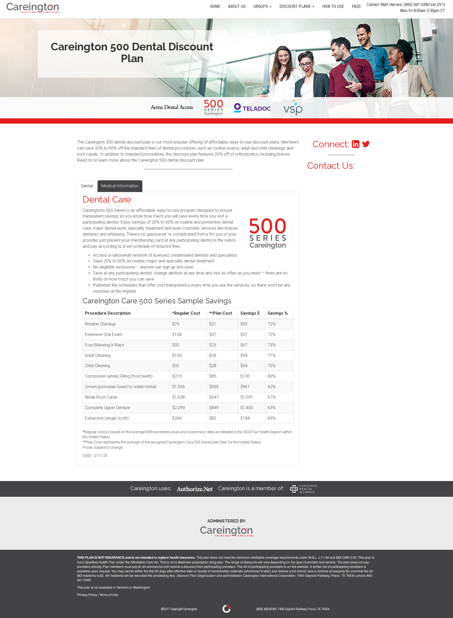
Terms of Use (108, 594)
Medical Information (119, 185)
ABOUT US (237, 6)
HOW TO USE (333, 6)
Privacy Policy (87, 594)
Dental (87, 185)
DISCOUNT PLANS (295, 6)
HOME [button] (215, 6)
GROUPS (261, 6)
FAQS (356, 6)
